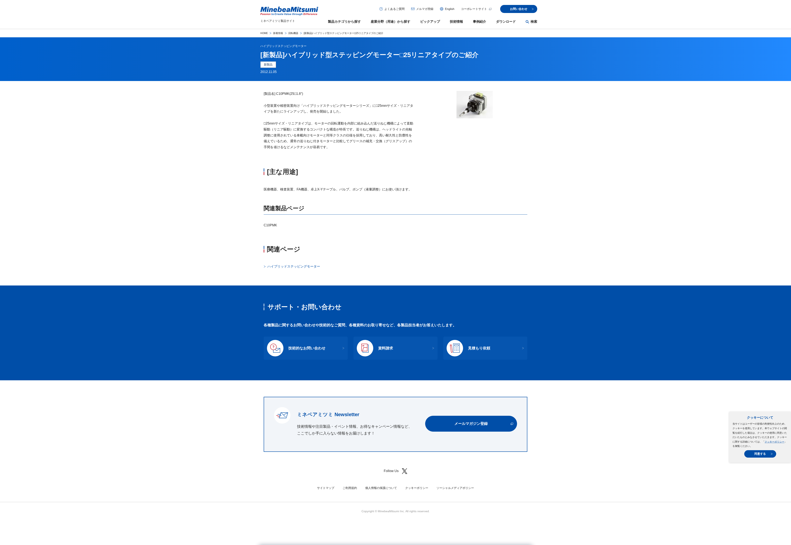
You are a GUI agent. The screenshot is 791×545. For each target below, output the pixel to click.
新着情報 (278, 33)
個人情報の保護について (381, 488)
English (449, 9)
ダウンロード (506, 21)
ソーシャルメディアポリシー (455, 488)
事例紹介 (479, 21)
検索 (534, 21)
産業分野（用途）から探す (390, 21)
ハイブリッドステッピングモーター (283, 46)
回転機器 (293, 33)
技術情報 (456, 21)
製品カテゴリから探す (344, 21)
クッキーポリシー (774, 441)
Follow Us (391, 471)
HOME (264, 33)
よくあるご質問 (394, 9)
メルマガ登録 (424, 9)
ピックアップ (430, 21)
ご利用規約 (350, 488)
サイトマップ (325, 488)
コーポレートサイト (474, 9)
